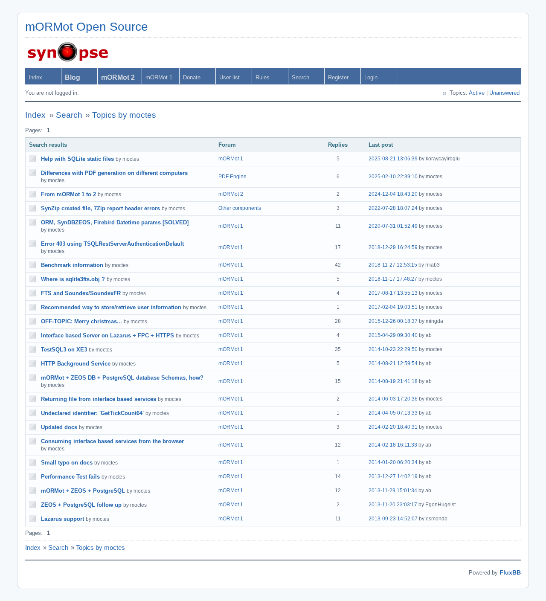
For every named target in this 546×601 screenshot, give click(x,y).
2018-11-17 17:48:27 (393, 279)
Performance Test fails (70, 476)
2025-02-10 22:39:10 (393, 177)
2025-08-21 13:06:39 (393, 159)
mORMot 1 (158, 77)
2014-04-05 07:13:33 (393, 413)
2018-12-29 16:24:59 (393, 247)
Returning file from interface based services (98, 399)
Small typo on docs (67, 462)
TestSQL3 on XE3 (64, 349)
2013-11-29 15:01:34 (393, 491)
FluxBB (510, 572)
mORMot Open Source (86, 26)
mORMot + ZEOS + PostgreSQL (83, 491)
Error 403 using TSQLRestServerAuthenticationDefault (112, 244)
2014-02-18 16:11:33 (393, 445)
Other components (239, 208)
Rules (263, 77)
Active (477, 93)
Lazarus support (62, 519)
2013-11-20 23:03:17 (393, 505)
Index (35, 77)
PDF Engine (232, 177)
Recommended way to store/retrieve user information (111, 307)
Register (338, 77)
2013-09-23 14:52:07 (393, 519)
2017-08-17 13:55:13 (393, 293)
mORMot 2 (230, 194)
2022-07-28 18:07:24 (393, 208)
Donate (191, 77)
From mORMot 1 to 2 (68, 194)
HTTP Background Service (75, 363)
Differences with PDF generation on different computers (114, 173)
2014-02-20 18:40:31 (393, 427)
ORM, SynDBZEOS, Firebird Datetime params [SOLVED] (115, 222)
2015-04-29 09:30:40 (393, 335)
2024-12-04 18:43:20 (393, 194)
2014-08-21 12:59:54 (393, 363)
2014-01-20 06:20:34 (393, 462)
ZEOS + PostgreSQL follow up (81, 505)
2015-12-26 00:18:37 (393, 321)
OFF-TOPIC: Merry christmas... (81, 321)
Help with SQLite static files (77, 159)
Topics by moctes (124, 114)
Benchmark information (72, 265)
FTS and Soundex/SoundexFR (81, 293)
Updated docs (59, 427)
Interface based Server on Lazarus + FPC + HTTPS (107, 335)
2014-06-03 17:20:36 (393, 399)
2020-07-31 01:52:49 (393, 226)
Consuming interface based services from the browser (112, 441)
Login (371, 77)
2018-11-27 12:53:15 (393, 265)
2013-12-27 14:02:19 (393, 476)
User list (229, 77)
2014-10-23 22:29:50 (393, 349)
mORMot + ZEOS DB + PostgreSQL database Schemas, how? (122, 378)
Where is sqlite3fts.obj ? (73, 279)
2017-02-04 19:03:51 (393, 307)
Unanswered (504, 93)
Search (300, 77)
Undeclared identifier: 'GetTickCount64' (92, 413)
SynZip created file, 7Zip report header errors (100, 208)
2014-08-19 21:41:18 (393, 381)
